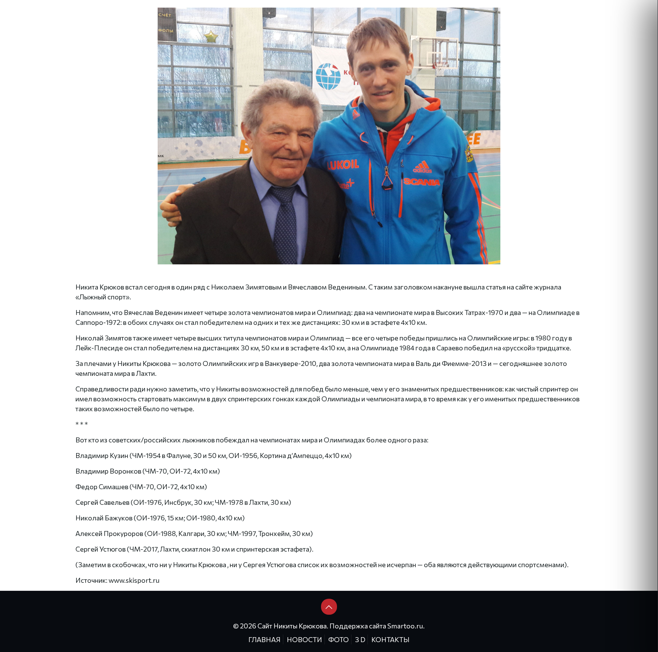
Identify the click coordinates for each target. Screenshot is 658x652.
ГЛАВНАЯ (264, 639)
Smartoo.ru (405, 626)
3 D (360, 639)
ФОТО (338, 639)
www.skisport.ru (134, 580)
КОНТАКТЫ (390, 639)
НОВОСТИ (304, 639)
